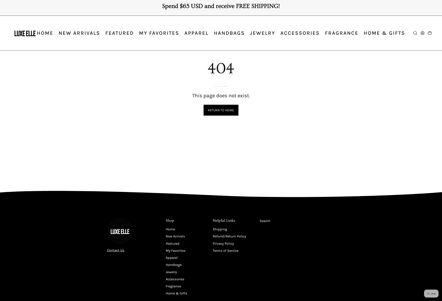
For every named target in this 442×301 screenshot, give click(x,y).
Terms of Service (225, 250)
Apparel (172, 258)
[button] (196, 33)
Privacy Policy (223, 243)
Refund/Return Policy (229, 236)
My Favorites (176, 250)
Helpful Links (224, 220)
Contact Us (115, 250)
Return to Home (221, 110)
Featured (172, 243)
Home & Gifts (177, 293)
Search (265, 221)
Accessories (175, 279)
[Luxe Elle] (25, 33)
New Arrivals (175, 236)
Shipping (220, 229)
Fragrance (173, 286)
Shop (170, 220)
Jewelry (171, 272)
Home (170, 229)
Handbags (174, 265)
